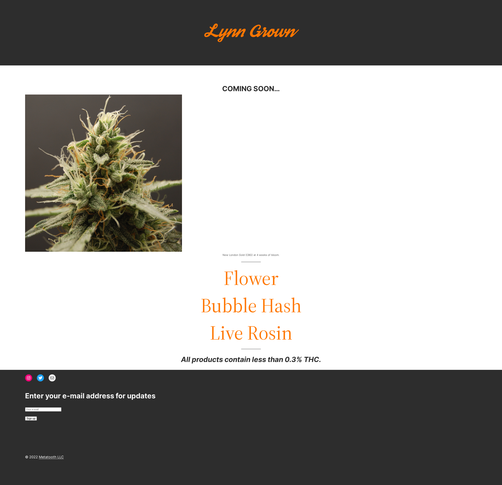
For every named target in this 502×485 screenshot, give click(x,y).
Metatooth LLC (51, 457)
